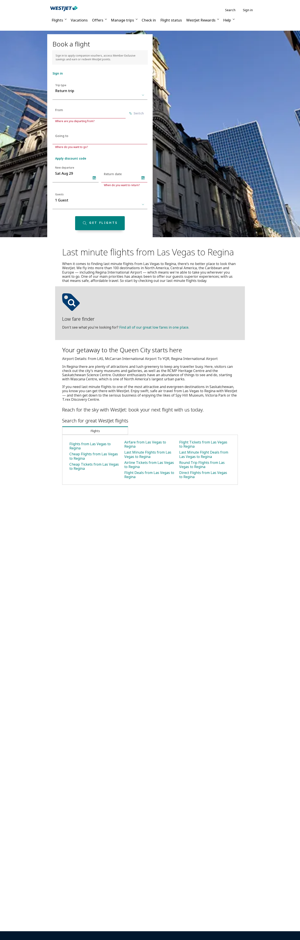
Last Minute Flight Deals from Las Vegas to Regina (203, 454)
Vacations (79, 20)
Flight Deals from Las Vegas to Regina (149, 474)
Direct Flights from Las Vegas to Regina (203, 474)
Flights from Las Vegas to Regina (90, 446)
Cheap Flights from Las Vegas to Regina (93, 456)
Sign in (248, 10)
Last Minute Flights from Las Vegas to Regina (147, 454)
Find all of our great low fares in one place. (154, 327)
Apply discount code (70, 158)
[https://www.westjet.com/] (64, 8)
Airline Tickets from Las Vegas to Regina (149, 464)
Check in (149, 20)
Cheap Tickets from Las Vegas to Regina (94, 466)
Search (230, 10)
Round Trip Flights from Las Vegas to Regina (202, 464)
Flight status (171, 20)
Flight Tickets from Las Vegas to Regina (203, 444)
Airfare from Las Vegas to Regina (145, 444)
